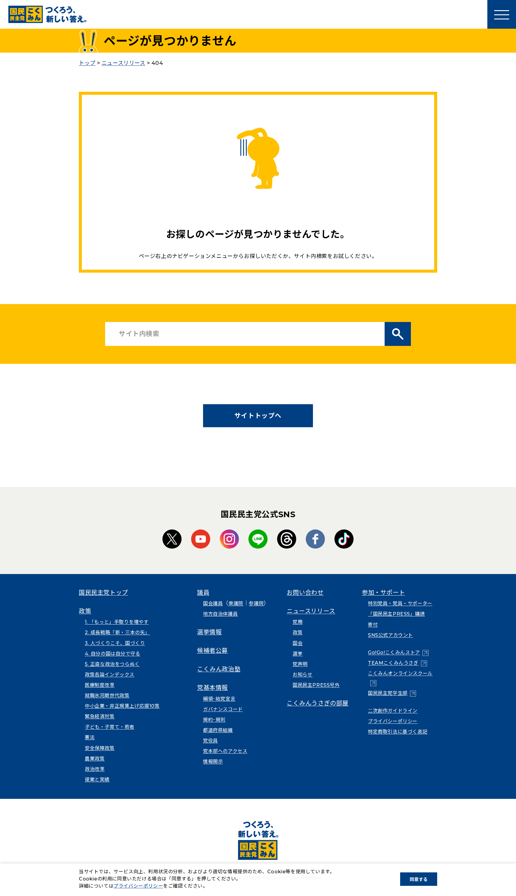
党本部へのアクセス (225, 751)
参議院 (256, 603)
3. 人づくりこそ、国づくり (115, 643)
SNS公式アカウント (390, 635)
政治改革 (95, 769)
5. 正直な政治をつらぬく (112, 664)
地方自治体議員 (220, 614)
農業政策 (95, 758)
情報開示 (213, 761)
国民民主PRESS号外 (316, 685)
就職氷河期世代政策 (107, 695)
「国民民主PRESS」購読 (396, 614)
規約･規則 (214, 720)
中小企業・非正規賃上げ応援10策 (122, 706)
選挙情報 (209, 632)
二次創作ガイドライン (392, 711)
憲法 (90, 737)
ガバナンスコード (223, 709)
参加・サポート (383, 592)
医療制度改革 (100, 685)
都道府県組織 (218, 730)
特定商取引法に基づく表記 (397, 732)
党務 (297, 622)
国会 (297, 643)
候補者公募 (212, 650)
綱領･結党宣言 (219, 699)
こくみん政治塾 (218, 669)
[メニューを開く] (501, 14)
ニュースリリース (311, 611)
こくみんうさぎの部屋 (317, 703)
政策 (85, 611)
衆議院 (235, 603)
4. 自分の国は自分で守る (112, 654)
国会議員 (213, 603)
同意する (419, 879)
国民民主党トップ (103, 592)
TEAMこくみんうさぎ (397, 663)
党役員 (210, 741)
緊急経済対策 (100, 716)
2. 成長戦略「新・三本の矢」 (117, 632)
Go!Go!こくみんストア (398, 652)
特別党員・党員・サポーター (400, 603)
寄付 (373, 625)
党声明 (300, 664)
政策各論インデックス (109, 674)
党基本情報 (212, 687)
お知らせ (302, 674)
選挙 (297, 654)
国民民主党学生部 (392, 693)
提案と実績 (97, 779)
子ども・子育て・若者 (109, 727)
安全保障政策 (100, 748)
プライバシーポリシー (392, 721)
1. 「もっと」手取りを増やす (117, 622)
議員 (203, 592)
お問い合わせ (305, 592)
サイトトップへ (258, 415)
